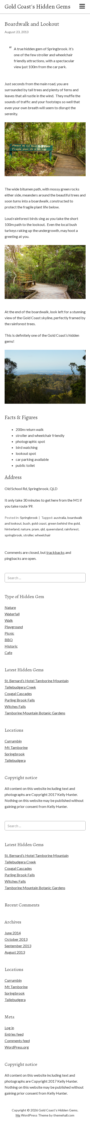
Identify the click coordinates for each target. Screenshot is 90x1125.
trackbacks (55, 552)
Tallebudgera (15, 760)
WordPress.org (17, 1047)
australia (60, 518)
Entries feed (14, 1034)
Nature (10, 607)
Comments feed (17, 1040)
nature (25, 529)
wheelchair (43, 535)
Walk (9, 620)
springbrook (13, 535)
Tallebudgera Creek (20, 687)
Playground (14, 627)
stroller (28, 535)
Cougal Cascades (18, 693)
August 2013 (15, 952)
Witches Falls (15, 706)
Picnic (9, 633)
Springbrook (29, 518)
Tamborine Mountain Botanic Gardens (35, 713)
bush (26, 523)
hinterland (12, 529)
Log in (9, 1028)
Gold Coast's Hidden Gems (37, 7)
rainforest (71, 529)
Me (18, 1115)
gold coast (39, 523)
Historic (11, 646)
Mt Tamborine (16, 747)
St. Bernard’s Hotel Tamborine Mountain (37, 680)
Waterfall (12, 614)
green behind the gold (64, 523)
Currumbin (13, 741)
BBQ (9, 639)
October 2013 (16, 939)
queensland (54, 529)
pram (35, 529)
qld (42, 529)
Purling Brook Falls (20, 700)
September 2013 (18, 946)
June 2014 (13, 933)
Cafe (8, 652)
